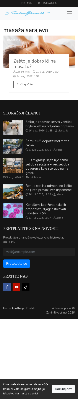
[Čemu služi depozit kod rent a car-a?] (13, 146)
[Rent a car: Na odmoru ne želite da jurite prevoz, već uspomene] (13, 191)
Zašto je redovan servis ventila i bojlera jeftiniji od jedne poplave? (50, 124)
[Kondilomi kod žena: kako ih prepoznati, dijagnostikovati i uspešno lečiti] (13, 210)
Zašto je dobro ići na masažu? (34, 64)
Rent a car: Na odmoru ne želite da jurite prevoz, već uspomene (49, 188)
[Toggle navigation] (70, 13)
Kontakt (31, 308)
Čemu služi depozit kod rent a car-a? (47, 143)
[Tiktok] (25, 287)
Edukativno (13, 39)
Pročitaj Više (24, 84)
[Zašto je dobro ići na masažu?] (39, 52)
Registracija (47, 3)
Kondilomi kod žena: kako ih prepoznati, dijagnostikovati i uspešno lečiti (46, 209)
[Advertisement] (39, 358)
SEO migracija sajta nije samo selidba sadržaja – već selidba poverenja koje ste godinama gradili (47, 166)
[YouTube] (16, 287)
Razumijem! (63, 389)
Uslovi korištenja (13, 308)
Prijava (26, 3)
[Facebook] (7, 287)
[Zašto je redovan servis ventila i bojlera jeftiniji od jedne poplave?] (13, 127)
